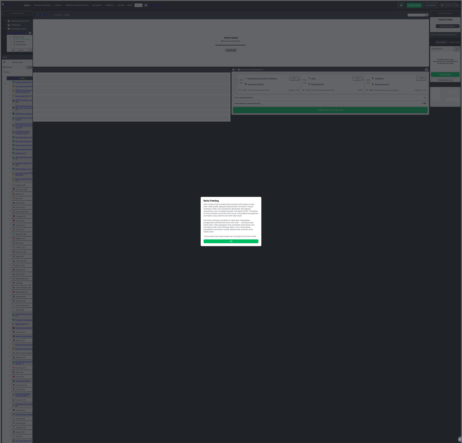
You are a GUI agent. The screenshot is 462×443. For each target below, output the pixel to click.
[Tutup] (459, 2)
